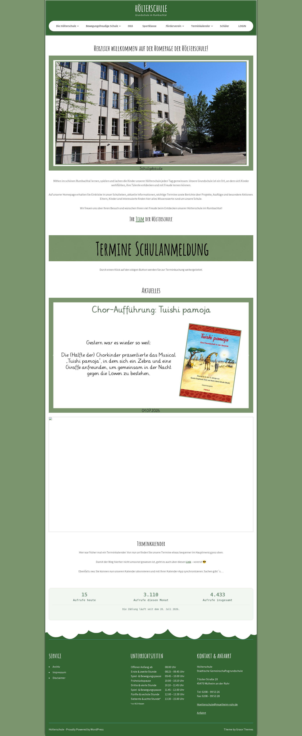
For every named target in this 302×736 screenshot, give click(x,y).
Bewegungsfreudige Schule (102, 26)
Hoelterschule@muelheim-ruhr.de (217, 704)
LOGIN (242, 26)
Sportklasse (149, 26)
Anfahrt (201, 713)
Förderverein (173, 26)
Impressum (59, 672)
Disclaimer (59, 678)
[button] (54, 113)
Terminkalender (200, 26)
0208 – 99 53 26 (211, 692)
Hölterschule (151, 8)
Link (188, 562)
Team (140, 219)
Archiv (56, 667)
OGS (130, 26)
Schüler (224, 26)
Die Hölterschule (66, 26)
